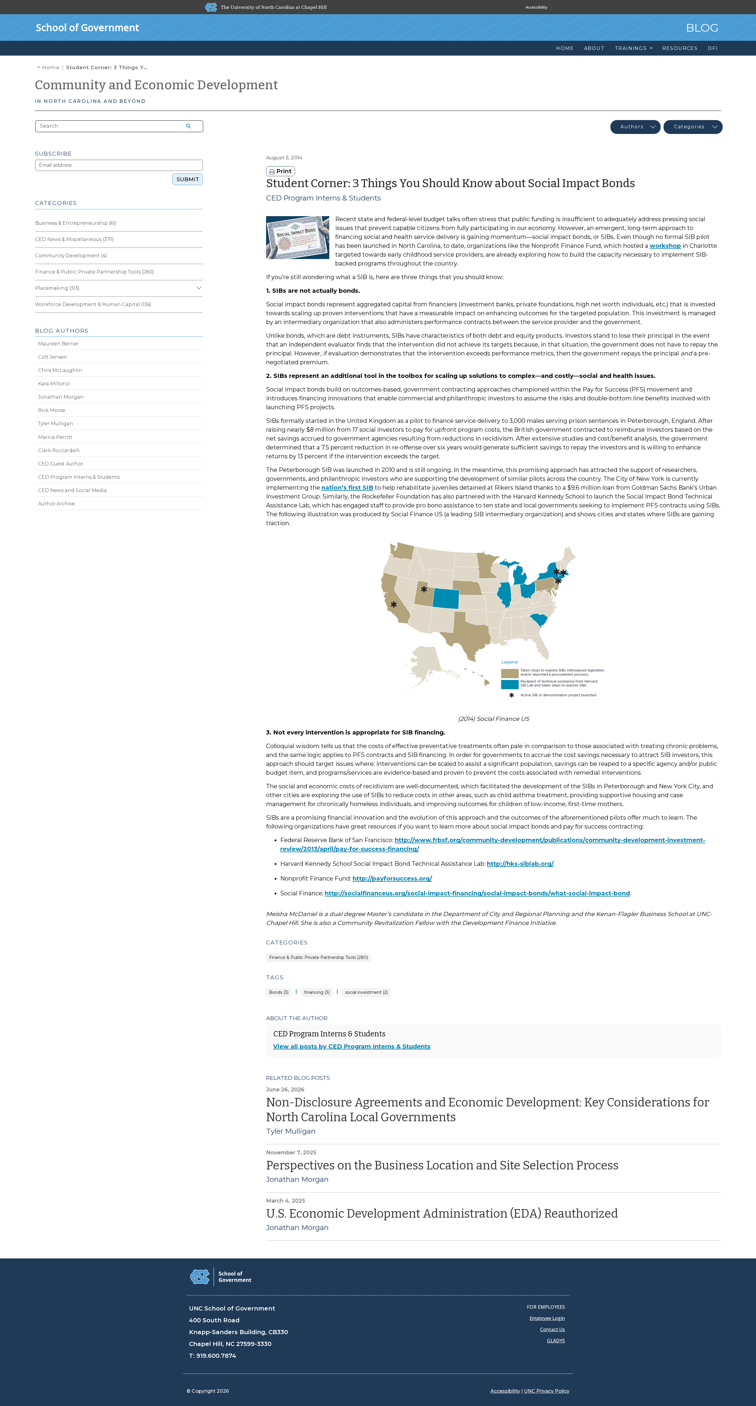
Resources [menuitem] (680, 48)
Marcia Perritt (55, 437)
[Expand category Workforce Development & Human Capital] (198, 305)
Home (51, 67)
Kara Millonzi (54, 383)
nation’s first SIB (347, 487)
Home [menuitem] (565, 48)
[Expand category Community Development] (198, 256)
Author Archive (56, 504)
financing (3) (317, 992)
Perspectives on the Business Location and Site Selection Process (442, 1166)
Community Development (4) (71, 255)
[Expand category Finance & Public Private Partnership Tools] (198, 272)
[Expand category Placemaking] (198, 288)
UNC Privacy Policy (546, 1391)
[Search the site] (186, 126)
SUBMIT (188, 179)
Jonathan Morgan (297, 1179)
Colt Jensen (52, 357)
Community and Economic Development (156, 85)
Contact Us (552, 1329)
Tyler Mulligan (291, 1131)
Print (283, 171)
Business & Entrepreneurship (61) (75, 223)
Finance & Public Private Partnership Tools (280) (318, 957)
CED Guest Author (60, 464)
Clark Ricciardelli (59, 450)
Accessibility (537, 7)
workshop (665, 245)
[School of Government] (220, 1276)
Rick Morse (51, 410)
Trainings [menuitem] (632, 48)
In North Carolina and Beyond (90, 101)
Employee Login (547, 1318)
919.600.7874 (216, 1355)
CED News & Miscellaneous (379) (74, 239)
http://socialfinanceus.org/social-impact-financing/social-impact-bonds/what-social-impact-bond (477, 893)
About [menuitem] (594, 48)
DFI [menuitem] (713, 48)
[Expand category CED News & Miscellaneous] (198, 239)
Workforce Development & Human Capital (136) (93, 304)
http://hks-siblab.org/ (520, 863)
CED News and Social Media (72, 490)
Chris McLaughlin (60, 370)
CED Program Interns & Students (323, 198)
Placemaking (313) (57, 288)
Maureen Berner (58, 344)
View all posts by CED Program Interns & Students (352, 1046)
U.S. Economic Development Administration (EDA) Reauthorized (442, 1214)
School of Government (87, 27)
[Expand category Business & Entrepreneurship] (198, 223)
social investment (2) (366, 992)
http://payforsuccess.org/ (392, 878)
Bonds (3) (279, 992)
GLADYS (556, 1340)
